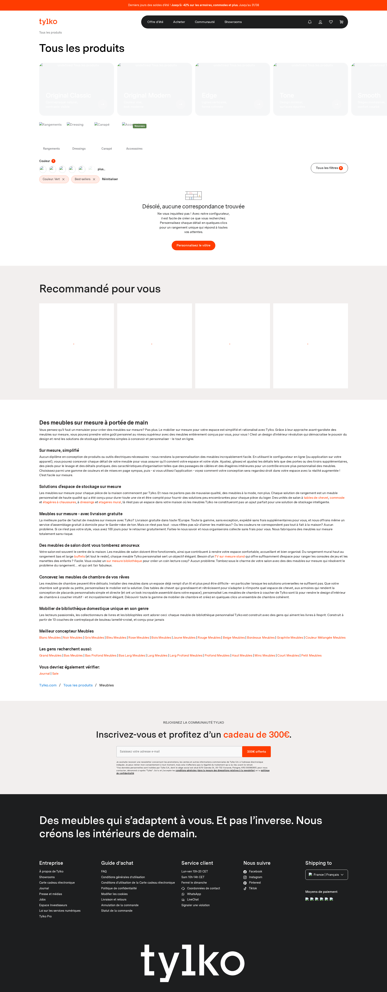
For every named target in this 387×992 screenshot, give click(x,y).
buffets (79, 556)
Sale (55, 673)
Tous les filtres (329, 168)
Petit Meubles (311, 655)
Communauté (205, 22)
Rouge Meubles (209, 637)
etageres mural (110, 502)
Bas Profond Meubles (100, 655)
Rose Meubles (138, 637)
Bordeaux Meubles (261, 637)
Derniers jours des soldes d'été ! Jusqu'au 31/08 (193, 5)
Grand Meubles (50, 655)
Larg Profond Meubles (186, 655)
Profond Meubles (217, 655)
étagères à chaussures (59, 502)
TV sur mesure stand (230, 556)
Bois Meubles (161, 637)
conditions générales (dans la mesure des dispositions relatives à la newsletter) (215, 770)
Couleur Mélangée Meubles (325, 637)
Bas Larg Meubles (132, 655)
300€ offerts (256, 752)
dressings (87, 502)
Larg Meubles (157, 655)
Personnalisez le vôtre (193, 245)
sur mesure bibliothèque (124, 561)
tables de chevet (316, 498)
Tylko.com (48, 685)
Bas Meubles (73, 655)
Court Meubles (288, 655)
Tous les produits (78, 685)
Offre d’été (155, 22)
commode (337, 498)
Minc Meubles (265, 655)
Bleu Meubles (116, 637)
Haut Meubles (242, 655)
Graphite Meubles (290, 637)
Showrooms (233, 22)
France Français (326, 875)
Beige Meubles (234, 637)
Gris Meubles (94, 637)
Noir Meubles (72, 637)
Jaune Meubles (184, 637)
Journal (44, 673)
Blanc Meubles (50, 637)
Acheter (179, 22)
